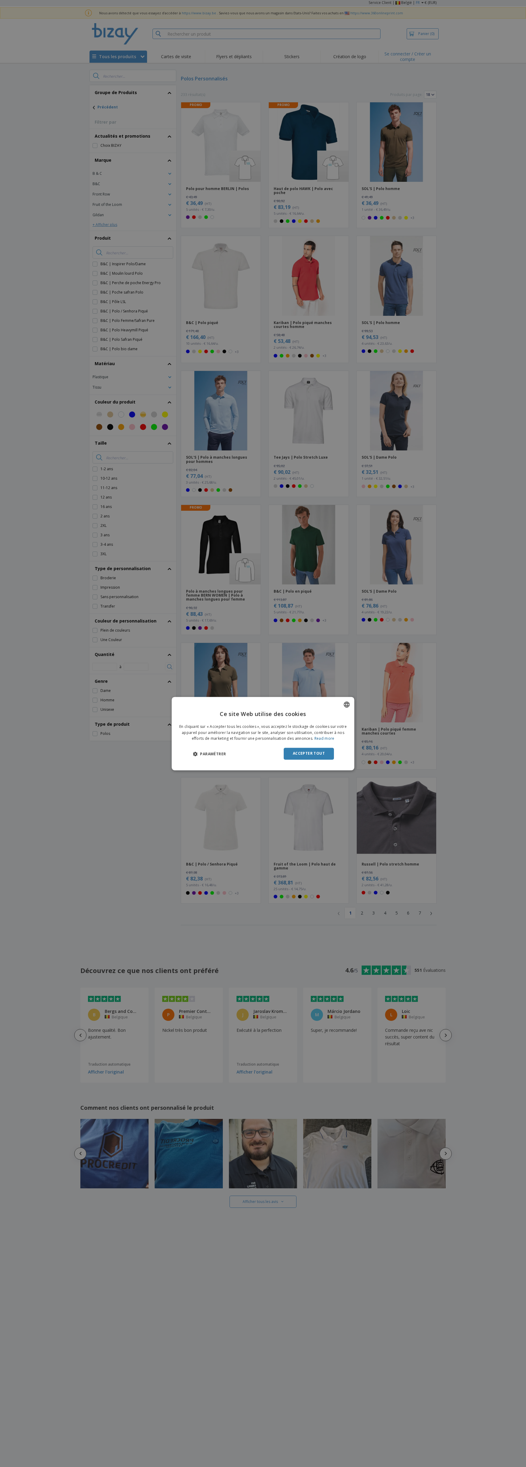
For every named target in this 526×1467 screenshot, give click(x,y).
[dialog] (263, 733)
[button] (209, 754)
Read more (324, 738)
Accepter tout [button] (309, 753)
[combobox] (347, 704)
